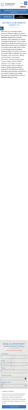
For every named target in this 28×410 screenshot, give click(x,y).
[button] (8, 4)
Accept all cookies (14, 406)
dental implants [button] (17, 61)
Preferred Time (6, 382)
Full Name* (4, 354)
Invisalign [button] (4, 55)
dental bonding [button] (14, 59)
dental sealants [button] (6, 57)
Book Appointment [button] (21, 17)
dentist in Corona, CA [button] (8, 37)
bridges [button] (9, 61)
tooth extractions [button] (13, 55)
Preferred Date (6, 375)
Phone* (3, 368)
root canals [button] (11, 63)
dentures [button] (4, 63)
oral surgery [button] (15, 57)
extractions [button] (5, 59)
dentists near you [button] (7, 77)
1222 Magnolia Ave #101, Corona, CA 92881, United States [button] (14, 11)
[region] (14, 399)
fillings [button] (22, 55)
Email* (3, 361)
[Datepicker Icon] (25, 378)
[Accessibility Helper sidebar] (2, 28)
